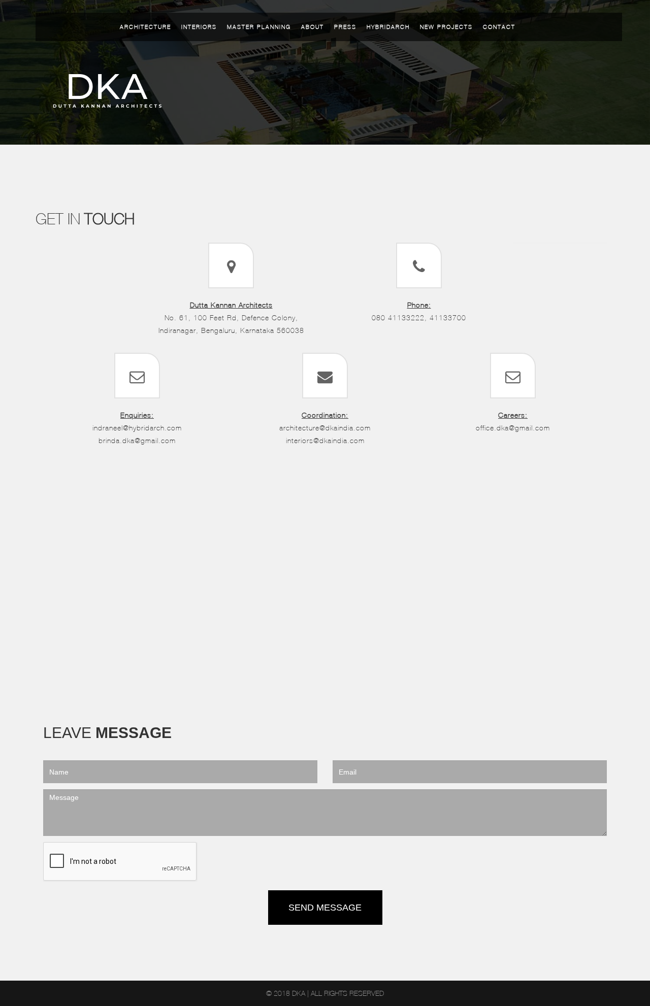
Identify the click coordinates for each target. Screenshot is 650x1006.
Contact (499, 27)
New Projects (446, 27)
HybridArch (388, 27)
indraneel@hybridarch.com (137, 428)
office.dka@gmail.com (513, 428)
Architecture (145, 27)
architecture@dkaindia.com (325, 428)
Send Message (325, 907)
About (312, 27)
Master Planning (259, 27)
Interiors (199, 27)
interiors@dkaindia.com (325, 441)
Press (345, 27)
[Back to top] (631, 946)
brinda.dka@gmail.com (137, 441)
